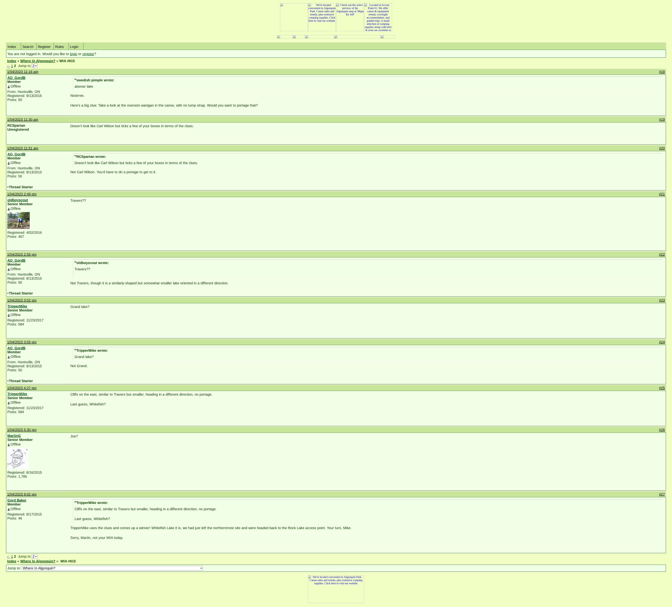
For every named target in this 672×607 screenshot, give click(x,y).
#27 (662, 494)
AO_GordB (16, 78)
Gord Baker (16, 500)
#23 (662, 300)
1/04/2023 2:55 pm (22, 254)
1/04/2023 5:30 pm (22, 430)
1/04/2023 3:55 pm (22, 342)
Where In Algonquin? (37, 61)
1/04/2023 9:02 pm (22, 494)
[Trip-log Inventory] (299, 37)
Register (44, 47)
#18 (662, 72)
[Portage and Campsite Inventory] (285, 37)
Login (74, 47)
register (88, 54)
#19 (662, 119)
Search (27, 47)
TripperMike (17, 306)
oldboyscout (17, 200)
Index (12, 47)
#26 (662, 430)
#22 (662, 254)
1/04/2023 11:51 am (22, 148)
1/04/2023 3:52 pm (22, 300)
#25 (662, 388)
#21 (662, 194)
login (73, 54)
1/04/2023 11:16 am (22, 72)
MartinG (14, 436)
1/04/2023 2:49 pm (22, 194)
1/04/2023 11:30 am (22, 119)
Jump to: (14, 568)
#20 (662, 148)
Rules (59, 47)
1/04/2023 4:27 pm (22, 388)
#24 (662, 342)
